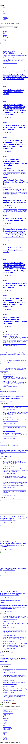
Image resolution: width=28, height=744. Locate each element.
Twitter (4, 723)
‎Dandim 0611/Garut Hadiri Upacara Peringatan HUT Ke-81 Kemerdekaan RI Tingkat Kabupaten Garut (15, 478)
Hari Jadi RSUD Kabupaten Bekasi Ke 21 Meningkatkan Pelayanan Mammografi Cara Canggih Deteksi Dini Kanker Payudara (15, 436)
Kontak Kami (6, 718)
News (4, 13)
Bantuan (5, 732)
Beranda (5, 11)
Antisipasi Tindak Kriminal (9, 51)
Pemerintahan (6, 18)
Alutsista (5, 15)
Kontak (4, 710)
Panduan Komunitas (7, 711)
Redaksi (5, 21)
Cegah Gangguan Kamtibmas (9, 57)
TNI (4, 14)
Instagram (5, 722)
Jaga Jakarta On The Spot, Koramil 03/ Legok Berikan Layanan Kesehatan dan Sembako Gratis (15, 338)
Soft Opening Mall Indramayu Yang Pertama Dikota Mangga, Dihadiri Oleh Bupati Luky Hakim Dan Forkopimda (14, 60)
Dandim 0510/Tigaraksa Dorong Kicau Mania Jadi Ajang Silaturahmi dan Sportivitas (14, 344)
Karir (4, 716)
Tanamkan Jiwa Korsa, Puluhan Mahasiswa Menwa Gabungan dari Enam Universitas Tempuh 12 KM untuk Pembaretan (13, 370)
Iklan (4, 733)
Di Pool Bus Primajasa (8, 52)
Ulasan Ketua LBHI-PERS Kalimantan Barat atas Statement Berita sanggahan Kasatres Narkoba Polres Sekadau (15, 55)
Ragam (4, 19)
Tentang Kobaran (7, 714)
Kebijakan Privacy (7, 727)
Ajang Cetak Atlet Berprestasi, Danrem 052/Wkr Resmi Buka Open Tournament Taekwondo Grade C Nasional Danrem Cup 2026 (15, 464)
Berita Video (6, 739)
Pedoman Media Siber (8, 713)
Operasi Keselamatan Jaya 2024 (10, 63)
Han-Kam (5, 17)
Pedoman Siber (6, 729)
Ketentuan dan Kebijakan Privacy (10, 709)
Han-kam (2, 600)
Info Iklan (5, 715)
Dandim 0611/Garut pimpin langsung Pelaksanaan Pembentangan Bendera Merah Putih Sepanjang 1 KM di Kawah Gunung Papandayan (15, 471)
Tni (1, 445)
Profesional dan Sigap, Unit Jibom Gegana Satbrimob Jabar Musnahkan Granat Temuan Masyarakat (13, 353)
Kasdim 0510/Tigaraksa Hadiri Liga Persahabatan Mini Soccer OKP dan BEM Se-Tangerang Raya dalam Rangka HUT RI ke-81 (15, 341)
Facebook (5, 720)
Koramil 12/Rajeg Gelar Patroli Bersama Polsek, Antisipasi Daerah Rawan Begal (14, 335)
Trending (5, 738)
